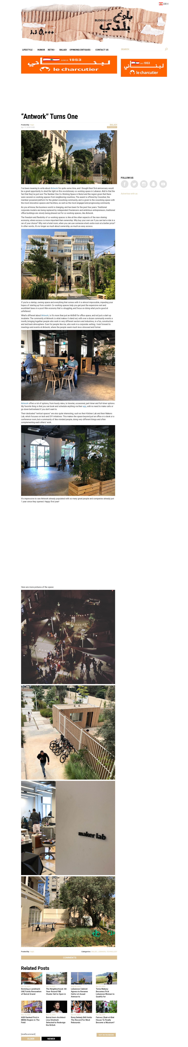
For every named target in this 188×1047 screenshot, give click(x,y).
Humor (60, 4)
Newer (51, 1038)
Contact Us (112, 4)
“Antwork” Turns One (49, 116)
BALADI (94, 952)
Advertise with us (129, 193)
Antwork (54, 188)
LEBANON (102, 952)
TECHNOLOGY (112, 952)
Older (30, 1038)
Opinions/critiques (93, 4)
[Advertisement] (69, 92)
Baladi (79, 4)
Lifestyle (48, 4)
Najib (32, 125)
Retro (69, 4)
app (84, 406)
